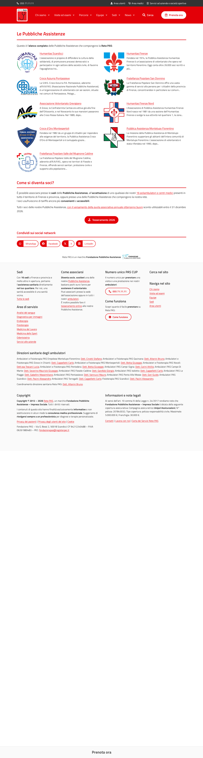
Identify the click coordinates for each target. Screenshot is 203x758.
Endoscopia (22, 321)
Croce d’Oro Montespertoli (54, 128)
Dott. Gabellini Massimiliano (39, 374)
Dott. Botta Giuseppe (131, 362)
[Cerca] (144, 14)
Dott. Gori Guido (150, 374)
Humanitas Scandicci (51, 53)
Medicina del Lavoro (27, 329)
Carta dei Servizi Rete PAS (145, 421)
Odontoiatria (23, 337)
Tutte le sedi (23, 299)
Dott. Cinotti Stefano (91, 358)
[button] (27, 243)
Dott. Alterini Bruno (154, 358)
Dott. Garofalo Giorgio (103, 370)
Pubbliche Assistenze (78, 281)
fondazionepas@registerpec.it (54, 430)
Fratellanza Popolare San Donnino (146, 78)
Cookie (70, 421)
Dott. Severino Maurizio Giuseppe (41, 370)
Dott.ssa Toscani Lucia (28, 366)
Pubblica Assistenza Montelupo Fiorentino (150, 128)
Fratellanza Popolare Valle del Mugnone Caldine (66, 153)
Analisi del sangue (26, 312)
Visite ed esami (157, 293)
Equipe (153, 297)
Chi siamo (154, 289)
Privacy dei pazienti (26, 421)
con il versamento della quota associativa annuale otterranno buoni (105, 207)
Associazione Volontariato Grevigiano (60, 103)
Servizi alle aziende (26, 341)
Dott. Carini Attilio (144, 366)
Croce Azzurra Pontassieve (55, 78)
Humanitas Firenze (137, 53)
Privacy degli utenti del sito (52, 421)
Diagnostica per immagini (29, 317)
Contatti (109, 421)
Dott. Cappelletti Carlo (62, 362)
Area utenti (155, 306)
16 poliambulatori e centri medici (154, 193)
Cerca (150, 15)
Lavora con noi (122, 421)
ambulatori (73, 299)
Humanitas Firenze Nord (140, 103)
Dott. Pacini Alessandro (39, 378)
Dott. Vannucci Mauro (95, 374)
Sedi (152, 301)
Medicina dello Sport (27, 333)
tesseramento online (71, 306)
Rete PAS (48, 401)
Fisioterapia (23, 325)
